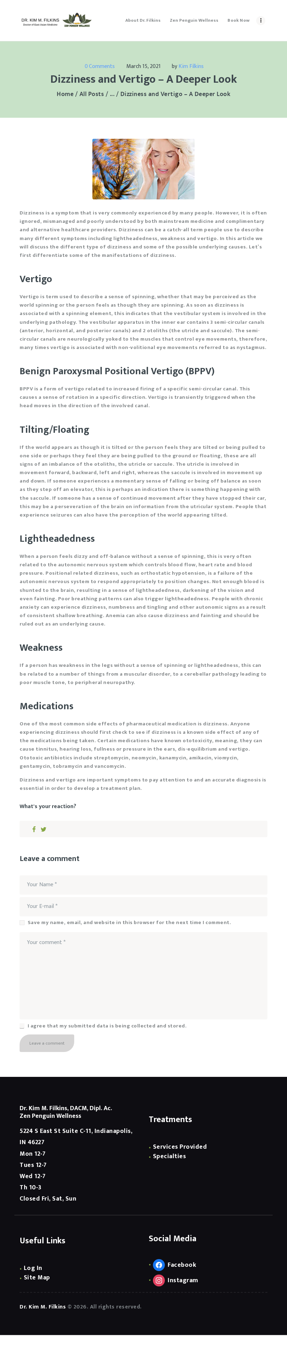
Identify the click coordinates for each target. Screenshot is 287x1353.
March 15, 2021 (143, 66)
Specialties (169, 1156)
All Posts (91, 94)
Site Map (37, 1277)
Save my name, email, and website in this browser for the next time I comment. (129, 923)
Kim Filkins (191, 66)
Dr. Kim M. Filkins (43, 1307)
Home (65, 94)
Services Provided (180, 1147)
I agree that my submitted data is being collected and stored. (107, 1026)
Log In (33, 1268)
